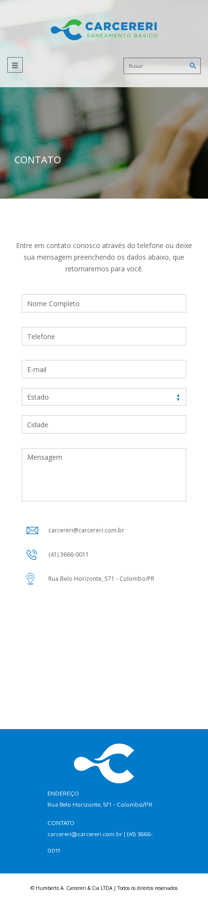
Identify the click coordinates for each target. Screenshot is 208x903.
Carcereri (104, 29)
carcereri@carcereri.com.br (84, 834)
